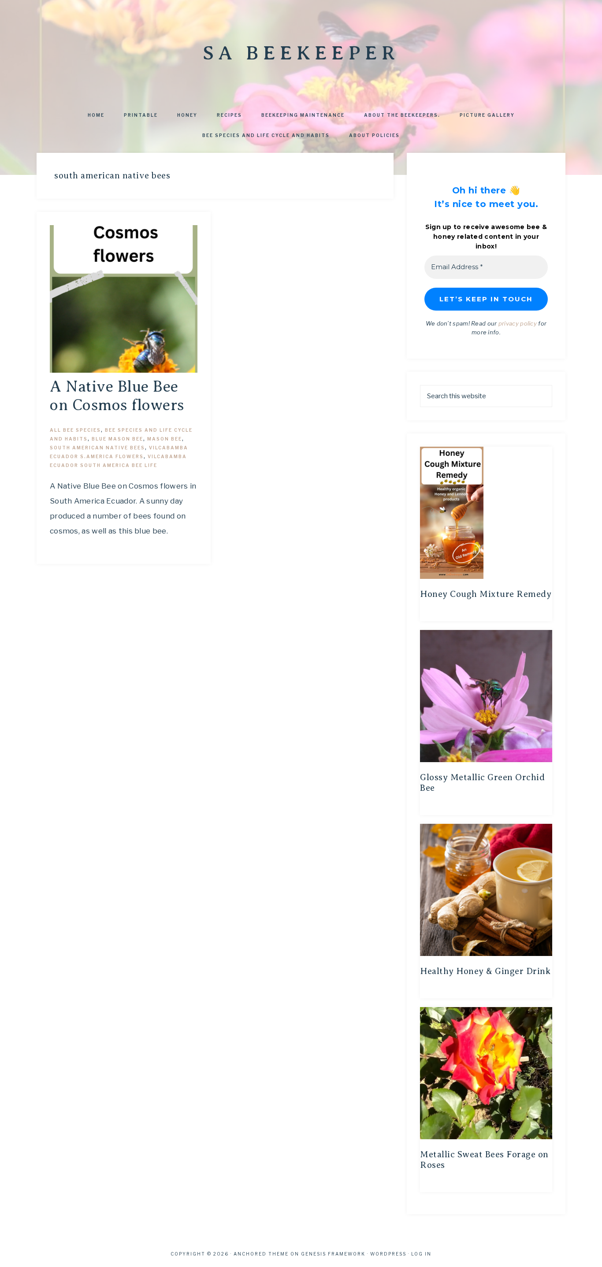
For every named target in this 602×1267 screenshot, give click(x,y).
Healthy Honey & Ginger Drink (485, 971)
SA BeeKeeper (301, 53)
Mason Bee (164, 438)
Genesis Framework (333, 1253)
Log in (421, 1253)
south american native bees (97, 447)
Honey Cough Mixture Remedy (485, 594)
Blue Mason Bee (117, 438)
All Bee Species (75, 430)
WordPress (388, 1253)
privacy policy (517, 323)
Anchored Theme (261, 1253)
